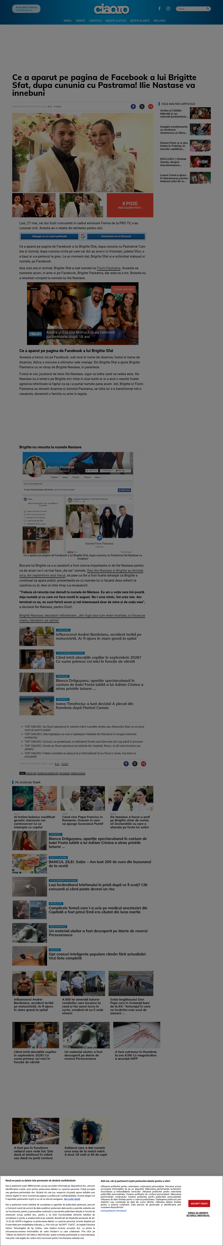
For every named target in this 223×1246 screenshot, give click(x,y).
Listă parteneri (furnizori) (113, 1210)
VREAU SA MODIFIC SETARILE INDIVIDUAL (198, 1214)
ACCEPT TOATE (199, 1203)
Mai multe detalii (72, 1199)
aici (43, 1225)
